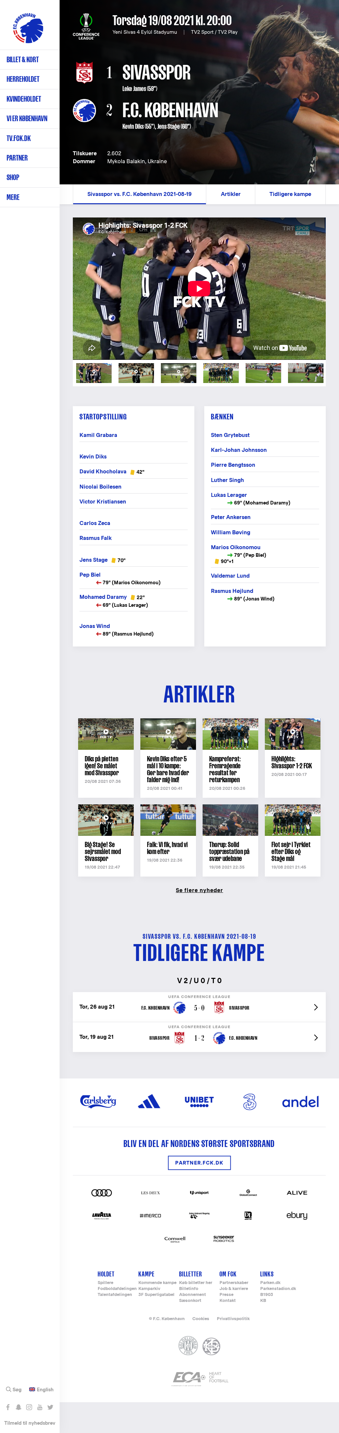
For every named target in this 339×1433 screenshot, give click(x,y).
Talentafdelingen (115, 1295)
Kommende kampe (157, 1283)
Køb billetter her (195, 1283)
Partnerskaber (233, 1283)
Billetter (190, 1274)
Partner (17, 157)
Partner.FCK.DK (199, 1163)
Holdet (106, 1274)
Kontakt (227, 1301)
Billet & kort (23, 59)
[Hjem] (28, 28)
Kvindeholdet (24, 98)
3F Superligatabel (156, 1295)
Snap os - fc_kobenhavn (18, 1407)
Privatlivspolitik (233, 1318)
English (45, 1389)
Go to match (199, 995)
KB (263, 1301)
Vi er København (27, 118)
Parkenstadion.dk (278, 1289)
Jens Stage (168, 126)
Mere (13, 197)
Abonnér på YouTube (39, 1407)
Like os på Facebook (7, 1407)
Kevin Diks (133, 126)
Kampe (146, 1274)
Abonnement (192, 1295)
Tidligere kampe (290, 194)
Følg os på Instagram (28, 1407)
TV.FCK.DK (19, 138)
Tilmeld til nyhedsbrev (29, 1423)
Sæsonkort (190, 1301)
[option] (199, 288)
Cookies (200, 1318)
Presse (226, 1295)
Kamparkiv (149, 1289)
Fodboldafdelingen (117, 1289)
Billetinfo (188, 1289)
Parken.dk (270, 1283)
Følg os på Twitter (50, 1407)
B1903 (266, 1295)
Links (267, 1274)
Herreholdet (23, 78)
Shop (13, 177)
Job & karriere (233, 1289)
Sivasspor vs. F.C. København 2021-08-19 (139, 194)
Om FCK (228, 1274)
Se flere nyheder (199, 890)
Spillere (105, 1283)
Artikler (231, 194)
